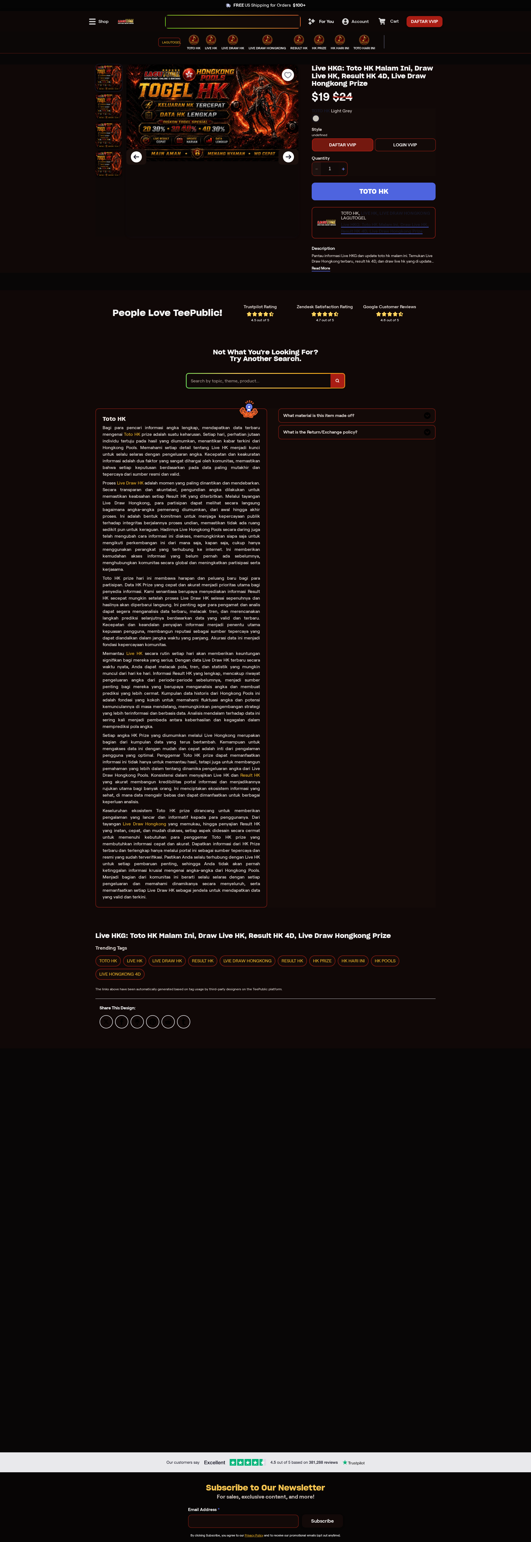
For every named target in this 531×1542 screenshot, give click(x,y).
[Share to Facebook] (121, 1021)
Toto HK (132, 434)
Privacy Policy (254, 1535)
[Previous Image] (136, 157)
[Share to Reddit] (168, 1021)
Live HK (134, 653)
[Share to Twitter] (106, 1021)
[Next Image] (288, 157)
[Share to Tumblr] (183, 1021)
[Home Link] (125, 21)
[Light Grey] (316, 118)
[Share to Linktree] (137, 1021)
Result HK (250, 775)
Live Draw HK (130, 483)
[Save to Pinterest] (152, 1021)
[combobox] (227, 21)
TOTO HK (373, 191)
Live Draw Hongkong (144, 823)
